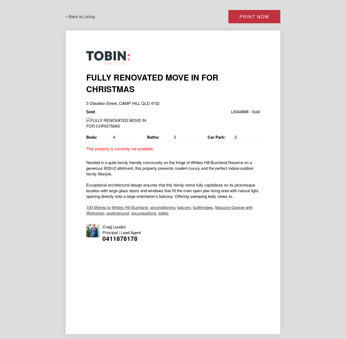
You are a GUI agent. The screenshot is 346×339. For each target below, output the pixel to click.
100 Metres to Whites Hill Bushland (117, 207)
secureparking (143, 213)
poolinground (118, 213)
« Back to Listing (80, 16)
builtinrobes (203, 207)
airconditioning (162, 207)
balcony (184, 207)
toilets (163, 213)
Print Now (254, 17)
